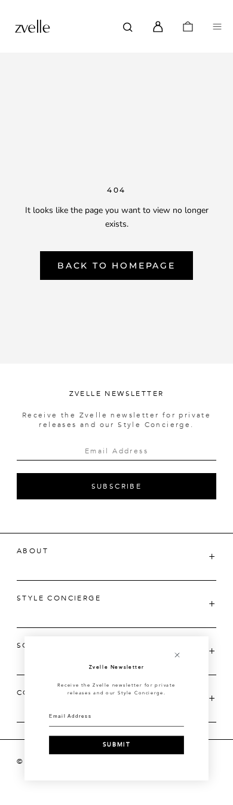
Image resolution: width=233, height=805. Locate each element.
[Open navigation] (217, 27)
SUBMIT (116, 745)
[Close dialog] (177, 655)
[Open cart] (188, 27)
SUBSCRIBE (116, 486)
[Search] (128, 27)
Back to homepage (116, 265)
